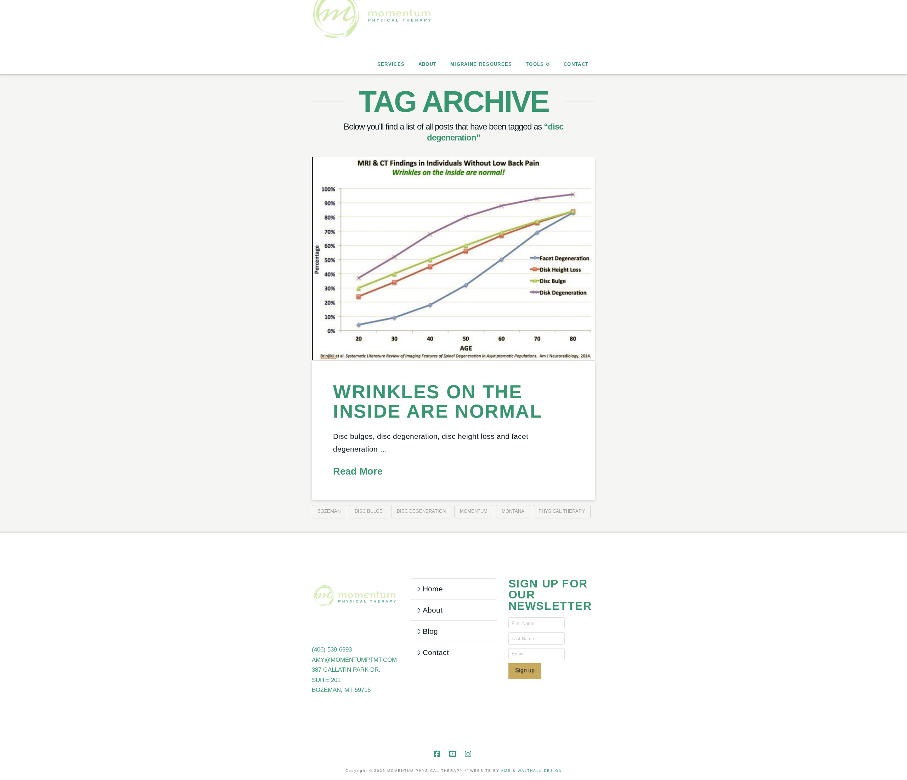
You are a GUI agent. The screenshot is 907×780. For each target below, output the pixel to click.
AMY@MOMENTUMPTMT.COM (354, 659)
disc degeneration (421, 511)
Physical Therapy (562, 511)
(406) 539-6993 (332, 649)
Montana (513, 511)
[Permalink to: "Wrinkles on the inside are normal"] (453, 258)
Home (433, 589)
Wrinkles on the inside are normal (437, 401)
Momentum (474, 511)
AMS (506, 771)
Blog (430, 631)
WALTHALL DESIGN (540, 771)
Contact (436, 652)
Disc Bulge (369, 511)
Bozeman (328, 511)
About (433, 610)
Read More (358, 471)
